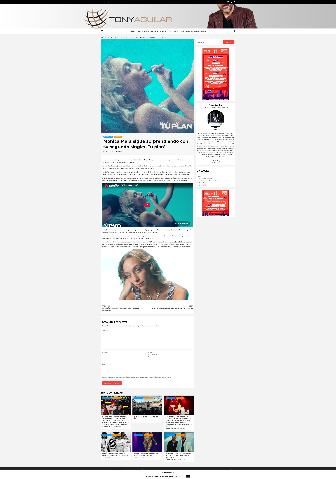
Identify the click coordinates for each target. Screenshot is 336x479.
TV (170, 31)
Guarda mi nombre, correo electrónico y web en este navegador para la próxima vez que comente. (136, 377)
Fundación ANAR (202, 183)
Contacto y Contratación (193, 31)
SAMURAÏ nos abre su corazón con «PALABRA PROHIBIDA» (120, 308)
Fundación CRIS (201, 185)
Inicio (132, 31)
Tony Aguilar (109, 151)
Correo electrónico (152, 355)
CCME (175, 31)
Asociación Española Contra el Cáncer (208, 181)
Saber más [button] (181, 476)
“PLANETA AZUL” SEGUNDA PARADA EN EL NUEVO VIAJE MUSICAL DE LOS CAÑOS (178, 455)
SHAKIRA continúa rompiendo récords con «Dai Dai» (146, 455)
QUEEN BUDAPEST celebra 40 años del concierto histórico (115, 455)
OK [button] (188, 476)
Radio (163, 31)
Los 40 (199, 176)
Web (103, 364)
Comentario (106, 330)
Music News (143, 31)
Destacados (108, 136)
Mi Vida (154, 31)
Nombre (105, 352)
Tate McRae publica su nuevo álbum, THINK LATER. (172, 307)
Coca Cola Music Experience (205, 179)
